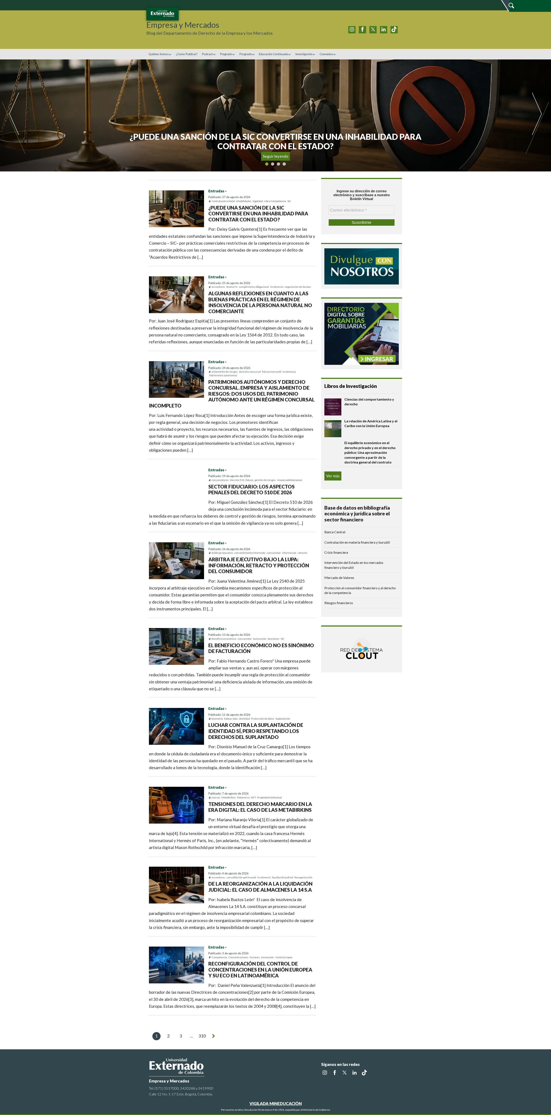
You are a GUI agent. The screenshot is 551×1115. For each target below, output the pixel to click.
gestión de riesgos (265, 480)
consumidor (274, 552)
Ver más (333, 475)
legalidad (258, 201)
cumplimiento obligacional (254, 286)
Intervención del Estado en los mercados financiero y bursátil (353, 564)
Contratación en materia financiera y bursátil (357, 542)
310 (202, 1035)
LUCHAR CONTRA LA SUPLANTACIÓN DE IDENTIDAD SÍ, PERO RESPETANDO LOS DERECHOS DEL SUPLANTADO (255, 731)
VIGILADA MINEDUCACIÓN (275, 1103)
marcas (216, 797)
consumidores (220, 480)
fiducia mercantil (271, 371)
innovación (267, 957)
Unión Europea (283, 957)
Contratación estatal (223, 201)
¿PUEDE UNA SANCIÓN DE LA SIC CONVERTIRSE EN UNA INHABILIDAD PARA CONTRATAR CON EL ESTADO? (258, 213)
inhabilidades (243, 201)
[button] (36, 115)
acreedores (218, 286)
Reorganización (303, 877)
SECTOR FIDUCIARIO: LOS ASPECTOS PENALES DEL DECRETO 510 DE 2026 (251, 490)
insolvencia (276, 286)
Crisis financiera (336, 552)
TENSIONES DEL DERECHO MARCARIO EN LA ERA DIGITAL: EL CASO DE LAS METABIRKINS (260, 807)
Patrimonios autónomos (223, 375)
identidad (244, 718)
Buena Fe (231, 286)
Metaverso (243, 797)
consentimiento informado (249, 552)
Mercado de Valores (339, 577)
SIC (289, 201)
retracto (302, 552)
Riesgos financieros (338, 603)
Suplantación (283, 718)
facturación (259, 638)
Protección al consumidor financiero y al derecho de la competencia (360, 590)
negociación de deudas (298, 286)
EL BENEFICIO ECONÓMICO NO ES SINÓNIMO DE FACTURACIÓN (261, 648)
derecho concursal (250, 371)
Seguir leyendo (275, 156)
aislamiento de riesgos (225, 371)
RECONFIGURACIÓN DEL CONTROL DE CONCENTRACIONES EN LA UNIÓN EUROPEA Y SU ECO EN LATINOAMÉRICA (260, 969)
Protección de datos (262, 718)
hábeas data (231, 718)
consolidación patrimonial (241, 877)
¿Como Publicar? (187, 54)
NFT (253, 797)
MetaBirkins (228, 797)
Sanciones (273, 638)
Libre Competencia (275, 201)
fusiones (255, 957)
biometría (217, 718)
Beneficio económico (224, 638)
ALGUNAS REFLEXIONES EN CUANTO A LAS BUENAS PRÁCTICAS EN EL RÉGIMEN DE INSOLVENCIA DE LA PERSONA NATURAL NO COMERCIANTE (260, 302)
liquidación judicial (282, 877)
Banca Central (334, 532)
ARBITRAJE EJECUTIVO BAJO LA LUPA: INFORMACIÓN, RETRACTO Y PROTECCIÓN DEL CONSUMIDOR (258, 565)
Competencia (219, 957)
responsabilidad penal (289, 480)
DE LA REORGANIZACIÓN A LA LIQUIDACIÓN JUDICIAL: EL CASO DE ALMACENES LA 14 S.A (260, 887)
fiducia (249, 480)
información (289, 552)
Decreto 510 (237, 480)
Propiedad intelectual (269, 797)
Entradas (216, 191)
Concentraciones (238, 957)
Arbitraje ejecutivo (222, 552)
